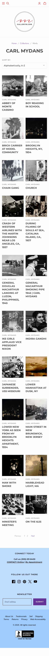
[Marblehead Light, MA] (36, 465)
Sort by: (6, 60)
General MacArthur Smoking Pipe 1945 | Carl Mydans (35, 289)
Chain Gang (10, 187)
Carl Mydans (9, 100)
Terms (6, 619)
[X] (30, 581)
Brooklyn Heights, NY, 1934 (34, 149)
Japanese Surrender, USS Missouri (11, 388)
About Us (9, 616)
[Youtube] (35, 581)
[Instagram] (19, 581)
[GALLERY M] (24, 21)
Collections (24, 43)
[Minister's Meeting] (13, 504)
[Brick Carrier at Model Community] (13, 128)
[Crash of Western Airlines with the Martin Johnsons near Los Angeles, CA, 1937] (13, 206)
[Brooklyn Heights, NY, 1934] (36, 128)
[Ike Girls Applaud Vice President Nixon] (13, 321)
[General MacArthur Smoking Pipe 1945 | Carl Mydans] (36, 265)
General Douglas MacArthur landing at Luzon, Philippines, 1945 (10, 293)
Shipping (39, 616)
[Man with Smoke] (13, 465)
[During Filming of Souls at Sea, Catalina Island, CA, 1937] (36, 206)
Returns (15, 619)
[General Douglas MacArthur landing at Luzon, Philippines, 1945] (13, 265)
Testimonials (21, 616)
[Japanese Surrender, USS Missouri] (13, 367)
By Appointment (34, 562)
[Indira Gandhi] (36, 321)
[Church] (36, 170)
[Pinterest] (24, 581)
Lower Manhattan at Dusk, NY (36, 388)
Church (31, 187)
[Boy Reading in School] (36, 86)
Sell (30, 616)
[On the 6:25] (36, 504)
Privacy (24, 619)
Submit (40, 602)
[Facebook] (13, 581)
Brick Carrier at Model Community (12, 149)
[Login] (39, 3)
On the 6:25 (33, 521)
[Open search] (7, 3)
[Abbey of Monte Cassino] (13, 86)
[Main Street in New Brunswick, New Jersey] (36, 409)
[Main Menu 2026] (3, 3)
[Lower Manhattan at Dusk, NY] (36, 367)
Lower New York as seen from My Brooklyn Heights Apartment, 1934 (11, 437)
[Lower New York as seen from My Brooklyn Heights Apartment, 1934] (13, 409)
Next (32, 536)
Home (14, 43)
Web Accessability (38, 619)
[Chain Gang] (13, 170)
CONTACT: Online (15, 562)
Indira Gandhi (36, 338)
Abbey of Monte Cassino (8, 106)
